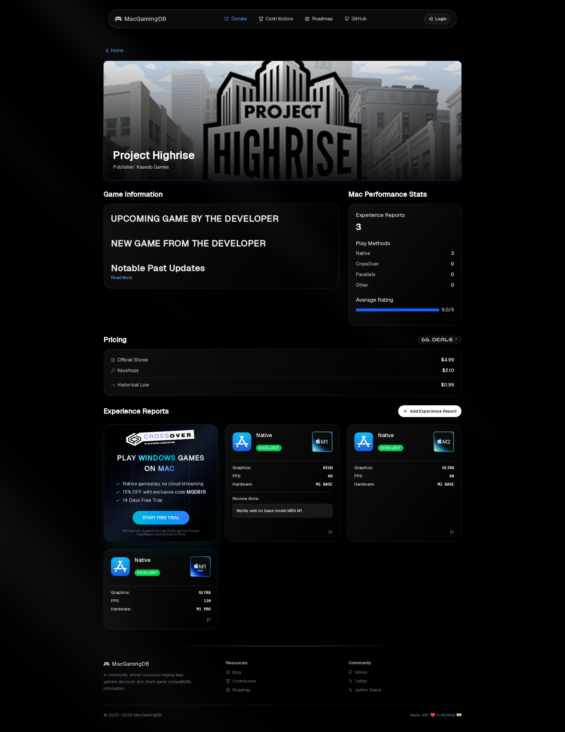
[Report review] (330, 532)
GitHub (359, 19)
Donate (239, 19)
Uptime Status (368, 690)
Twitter (357, 681)
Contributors (279, 19)
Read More (121, 277)
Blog (236, 672)
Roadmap (322, 19)
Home (117, 50)
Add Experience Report (433, 411)
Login (440, 18)
